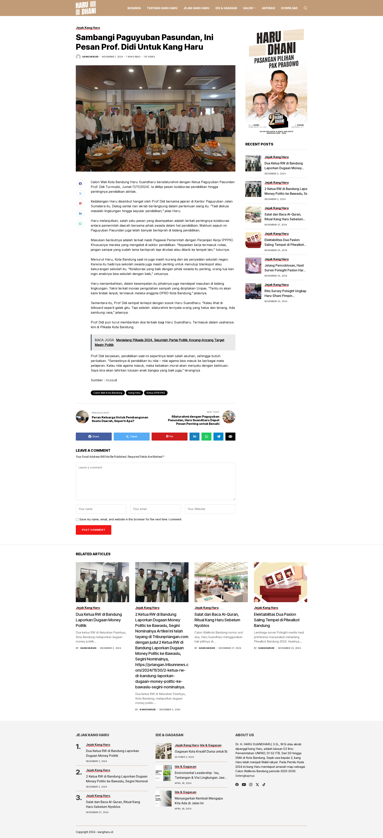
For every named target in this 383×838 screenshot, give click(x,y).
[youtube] (244, 784)
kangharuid (90, 56)
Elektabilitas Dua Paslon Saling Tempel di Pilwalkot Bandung (284, 244)
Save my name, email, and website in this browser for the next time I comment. (130, 519)
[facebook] (237, 784)
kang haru (134, 392)
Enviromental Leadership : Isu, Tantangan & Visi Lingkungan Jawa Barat (200, 777)
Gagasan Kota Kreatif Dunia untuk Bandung (206, 751)
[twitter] (257, 784)
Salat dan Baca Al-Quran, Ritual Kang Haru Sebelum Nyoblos (284, 219)
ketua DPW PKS (156, 392)
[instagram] (250, 784)
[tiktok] (264, 784)
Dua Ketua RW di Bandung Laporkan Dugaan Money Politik (284, 168)
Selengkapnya (245, 776)
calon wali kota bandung (107, 392)
